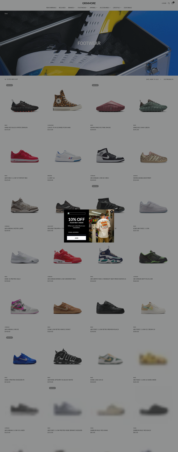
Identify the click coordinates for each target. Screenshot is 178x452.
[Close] (112, 211)
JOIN (76, 238)
